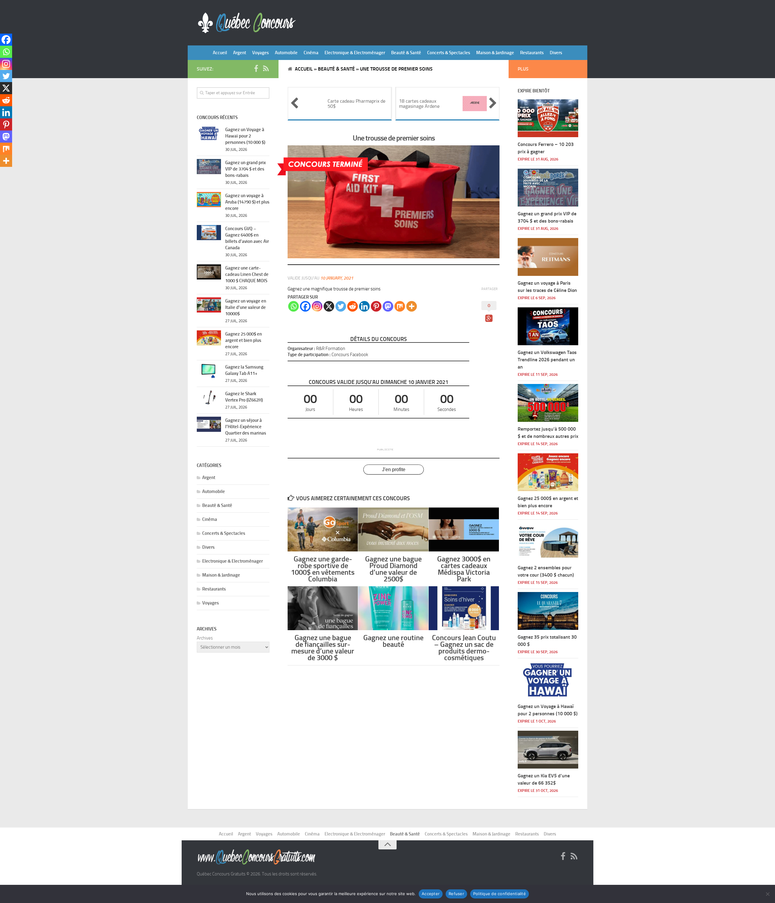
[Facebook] (305, 306)
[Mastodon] (388, 306)
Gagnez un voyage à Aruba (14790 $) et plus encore (247, 202)
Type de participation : (309, 354)
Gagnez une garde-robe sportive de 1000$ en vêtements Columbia (323, 569)
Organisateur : (301, 348)
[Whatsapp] (293, 306)
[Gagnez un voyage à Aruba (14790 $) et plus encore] (209, 199)
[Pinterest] (376, 306)
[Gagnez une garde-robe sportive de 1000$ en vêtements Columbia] (323, 529)
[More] (411, 306)
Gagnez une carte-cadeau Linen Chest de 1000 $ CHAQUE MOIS (247, 274)
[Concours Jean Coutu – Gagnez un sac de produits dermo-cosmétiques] (464, 608)
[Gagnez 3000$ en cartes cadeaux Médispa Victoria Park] (464, 529)
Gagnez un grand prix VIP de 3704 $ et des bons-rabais (245, 169)
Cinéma (311, 52)
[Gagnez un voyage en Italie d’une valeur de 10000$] (209, 305)
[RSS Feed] (265, 68)
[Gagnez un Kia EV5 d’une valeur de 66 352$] (548, 750)
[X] (329, 306)
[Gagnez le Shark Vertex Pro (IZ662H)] (209, 397)
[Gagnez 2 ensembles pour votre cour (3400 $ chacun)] (548, 542)
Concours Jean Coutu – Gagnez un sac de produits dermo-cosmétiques (464, 647)
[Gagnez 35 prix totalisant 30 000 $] (548, 611)
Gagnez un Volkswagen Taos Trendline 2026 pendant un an (547, 359)
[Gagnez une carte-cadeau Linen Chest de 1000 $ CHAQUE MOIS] (209, 272)
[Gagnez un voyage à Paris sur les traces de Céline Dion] (548, 257)
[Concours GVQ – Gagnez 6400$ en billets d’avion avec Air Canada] (209, 232)
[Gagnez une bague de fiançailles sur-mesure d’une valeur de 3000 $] (323, 608)
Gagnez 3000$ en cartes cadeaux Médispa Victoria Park (463, 569)
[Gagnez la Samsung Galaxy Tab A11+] (209, 371)
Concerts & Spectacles (448, 52)
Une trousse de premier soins (394, 138)
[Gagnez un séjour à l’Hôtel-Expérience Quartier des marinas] (209, 424)
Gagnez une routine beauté (393, 641)
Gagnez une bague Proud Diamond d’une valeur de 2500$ (393, 569)
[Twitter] (340, 306)
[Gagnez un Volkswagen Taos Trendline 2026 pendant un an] (548, 326)
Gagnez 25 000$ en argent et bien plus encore (243, 340)
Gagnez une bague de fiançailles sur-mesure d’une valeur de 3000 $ (322, 647)
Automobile (286, 52)
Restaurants (532, 52)
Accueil (220, 52)
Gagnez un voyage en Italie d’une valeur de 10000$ (245, 307)
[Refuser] (767, 894)
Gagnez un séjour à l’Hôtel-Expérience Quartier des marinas (245, 427)
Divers (556, 52)
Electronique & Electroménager (355, 52)
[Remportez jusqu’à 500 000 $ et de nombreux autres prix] (548, 403)
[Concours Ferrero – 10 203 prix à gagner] (548, 118)
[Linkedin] (364, 306)
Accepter (431, 893)
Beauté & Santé (406, 52)
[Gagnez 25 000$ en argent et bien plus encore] (209, 338)
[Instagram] (317, 306)
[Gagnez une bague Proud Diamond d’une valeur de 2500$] (393, 529)
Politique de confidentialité (499, 893)
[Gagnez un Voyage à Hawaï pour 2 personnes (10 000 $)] (209, 133)
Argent (239, 52)
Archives (205, 638)
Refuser (456, 893)
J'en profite (393, 469)
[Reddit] (352, 306)
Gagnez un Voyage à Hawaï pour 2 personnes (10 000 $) (245, 136)
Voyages (260, 52)
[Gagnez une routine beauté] (393, 608)
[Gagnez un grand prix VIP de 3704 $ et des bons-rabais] (209, 166)
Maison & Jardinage (495, 52)
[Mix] (399, 306)
